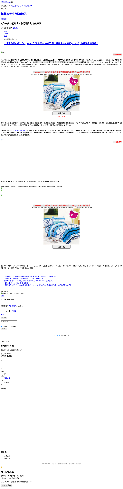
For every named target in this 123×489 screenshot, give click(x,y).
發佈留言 (3, 328)
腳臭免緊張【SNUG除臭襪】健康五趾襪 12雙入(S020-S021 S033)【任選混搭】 (29, 281)
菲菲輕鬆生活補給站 (14, 14)
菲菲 (2, 296)
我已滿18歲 (4, 485)
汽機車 (14, 311)
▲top (2, 314)
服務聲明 (78, 464)
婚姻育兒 (15, 28)
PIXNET (48, 464)
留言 (14, 306)
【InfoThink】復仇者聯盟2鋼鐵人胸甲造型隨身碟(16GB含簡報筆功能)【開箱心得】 (30, 276)
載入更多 (3, 317)
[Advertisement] (46, 159)
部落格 (6, 33)
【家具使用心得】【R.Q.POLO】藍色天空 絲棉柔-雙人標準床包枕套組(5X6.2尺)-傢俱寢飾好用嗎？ (51, 43)
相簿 (5, 31)
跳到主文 (3, 19)
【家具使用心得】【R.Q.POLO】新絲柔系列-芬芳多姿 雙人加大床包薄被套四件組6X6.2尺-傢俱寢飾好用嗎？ (38, 285)
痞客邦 (11, 306)
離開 (10, 485)
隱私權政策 (72, 464)
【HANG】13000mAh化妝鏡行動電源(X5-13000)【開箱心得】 (23, 278)
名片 (5, 36)
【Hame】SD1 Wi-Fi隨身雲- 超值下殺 (16, 283)
